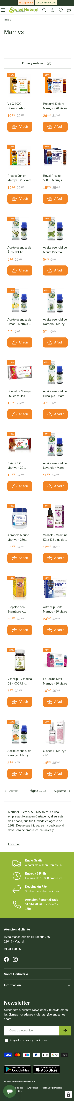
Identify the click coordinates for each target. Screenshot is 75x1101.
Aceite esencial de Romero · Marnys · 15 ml (55, 322)
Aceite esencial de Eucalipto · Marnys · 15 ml (55, 394)
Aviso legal (32, 1081)
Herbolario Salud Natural (23, 1075)
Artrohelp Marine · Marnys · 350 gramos (19, 537)
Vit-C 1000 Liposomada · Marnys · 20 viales (19, 106)
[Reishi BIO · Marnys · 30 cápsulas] (19, 444)
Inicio (6, 20)
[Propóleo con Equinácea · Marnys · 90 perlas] (19, 588)
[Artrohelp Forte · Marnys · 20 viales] (55, 588)
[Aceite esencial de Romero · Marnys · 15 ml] (55, 300)
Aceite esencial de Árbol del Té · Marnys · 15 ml (19, 250)
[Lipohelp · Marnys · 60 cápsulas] (19, 372)
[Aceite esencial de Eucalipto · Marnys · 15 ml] (55, 372)
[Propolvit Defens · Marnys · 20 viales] (55, 85)
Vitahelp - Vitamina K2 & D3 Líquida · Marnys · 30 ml (55, 537)
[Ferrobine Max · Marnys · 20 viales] (55, 660)
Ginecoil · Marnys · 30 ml (54, 753)
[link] (15, 791)
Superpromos (26, 2)
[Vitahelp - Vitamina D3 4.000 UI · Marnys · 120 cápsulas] (19, 660)
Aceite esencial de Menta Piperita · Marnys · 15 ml (55, 250)
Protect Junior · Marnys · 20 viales (19, 178)
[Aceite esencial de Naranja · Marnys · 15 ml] (19, 732)
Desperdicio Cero (46, 2)
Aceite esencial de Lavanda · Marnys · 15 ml (55, 466)
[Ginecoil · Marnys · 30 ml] (55, 732)
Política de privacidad (52, 1081)
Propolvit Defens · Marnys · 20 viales (55, 106)
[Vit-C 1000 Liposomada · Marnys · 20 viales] (19, 85)
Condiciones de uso (13, 1081)
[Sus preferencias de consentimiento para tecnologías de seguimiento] (65, 1094)
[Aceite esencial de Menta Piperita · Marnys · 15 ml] (55, 229)
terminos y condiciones (34, 1034)
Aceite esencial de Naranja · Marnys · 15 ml (19, 753)
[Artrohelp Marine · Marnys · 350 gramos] (19, 516)
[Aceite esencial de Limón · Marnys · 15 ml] (19, 300)
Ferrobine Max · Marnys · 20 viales (55, 681)
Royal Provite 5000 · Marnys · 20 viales (53, 178)
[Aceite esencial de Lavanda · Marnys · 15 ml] (55, 444)
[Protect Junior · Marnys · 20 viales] (19, 157)
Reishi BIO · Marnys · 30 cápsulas (15, 466)
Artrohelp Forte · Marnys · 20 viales (55, 609)
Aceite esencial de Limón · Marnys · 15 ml (19, 322)
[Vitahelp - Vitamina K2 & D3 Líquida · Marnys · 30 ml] (55, 516)
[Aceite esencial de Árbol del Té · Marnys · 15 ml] (19, 229)
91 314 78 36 (12, 949)
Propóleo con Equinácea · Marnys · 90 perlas (19, 609)
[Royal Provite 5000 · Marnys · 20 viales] (55, 157)
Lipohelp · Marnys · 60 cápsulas (19, 394)
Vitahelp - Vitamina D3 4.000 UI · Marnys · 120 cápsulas (19, 681)
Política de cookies (13, 1085)
